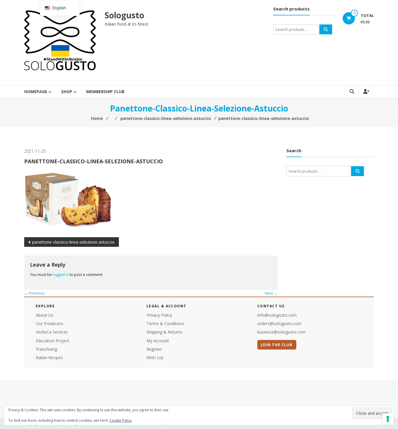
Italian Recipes (49, 357)
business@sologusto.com (281, 332)
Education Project (52, 340)
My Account (158, 340)
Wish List (155, 357)
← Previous (34, 293)
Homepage (35, 91)
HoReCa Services (52, 332)
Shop (66, 91)
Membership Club (105, 91)
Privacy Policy (159, 315)
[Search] (325, 29)
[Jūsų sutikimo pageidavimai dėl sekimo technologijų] (387, 418)
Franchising (46, 349)
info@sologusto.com (277, 315)
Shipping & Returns (164, 332)
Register (154, 349)
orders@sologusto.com (279, 323)
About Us (44, 315)
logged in (61, 274)
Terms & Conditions (165, 323)
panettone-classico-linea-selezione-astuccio (73, 242)
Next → (271, 293)
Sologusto (124, 15)
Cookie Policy (121, 420)
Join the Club (277, 344)
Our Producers (49, 323)
